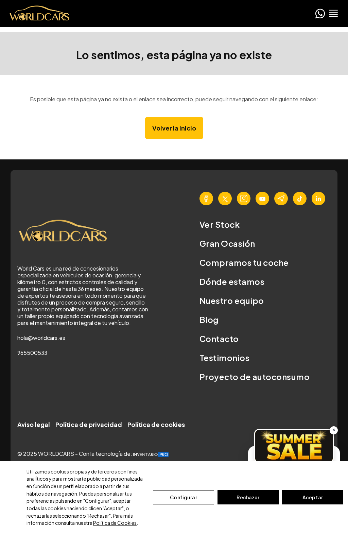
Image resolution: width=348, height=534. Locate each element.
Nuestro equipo (231, 300)
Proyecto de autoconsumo (254, 377)
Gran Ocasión (227, 243)
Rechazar (248, 497)
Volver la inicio (174, 128)
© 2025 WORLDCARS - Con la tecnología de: (75, 453)
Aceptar (312, 497)
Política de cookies (156, 424)
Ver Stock (219, 224)
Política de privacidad (88, 424)
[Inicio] (37, 13)
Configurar (183, 497)
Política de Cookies (115, 523)
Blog (209, 319)
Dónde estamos (231, 281)
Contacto (219, 338)
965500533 (32, 352)
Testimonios (224, 357)
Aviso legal (33, 424)
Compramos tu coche (244, 262)
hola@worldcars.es (41, 337)
